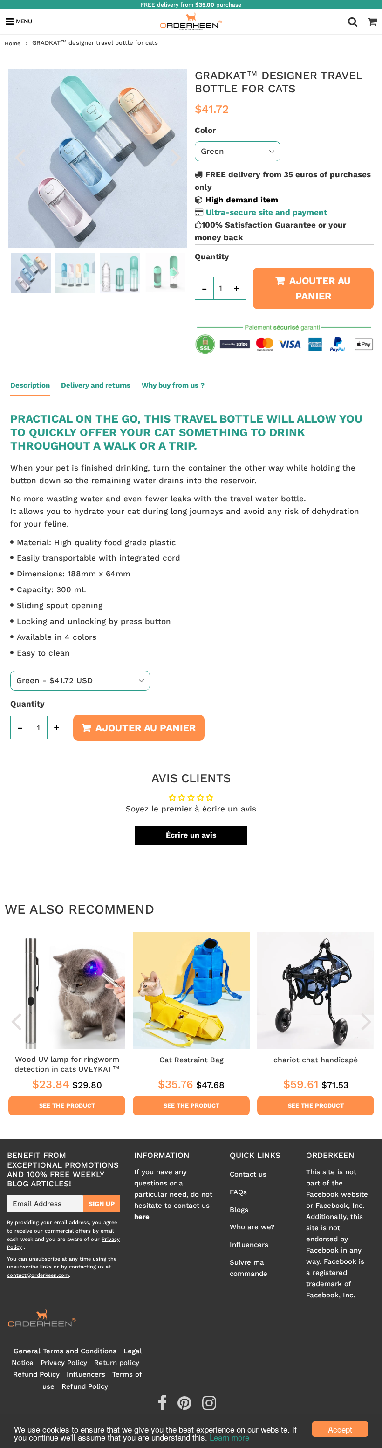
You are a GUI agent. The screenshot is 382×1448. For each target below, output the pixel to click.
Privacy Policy (64, 1362)
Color (205, 130)
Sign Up (102, 1203)
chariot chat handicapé (315, 1059)
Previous (19, 156)
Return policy (116, 1362)
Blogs (239, 1210)
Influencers (249, 1244)
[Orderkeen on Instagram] (209, 1406)
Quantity (212, 256)
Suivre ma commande (248, 1268)
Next (176, 156)
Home (12, 43)
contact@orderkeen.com (38, 1275)
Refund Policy (36, 1374)
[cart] (372, 21)
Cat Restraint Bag (191, 1059)
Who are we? (252, 1227)
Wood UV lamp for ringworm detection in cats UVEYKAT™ (67, 1064)
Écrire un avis (191, 835)
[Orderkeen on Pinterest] (185, 1406)
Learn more (229, 1437)
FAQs (238, 1192)
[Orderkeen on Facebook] (163, 1406)
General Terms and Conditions (65, 1351)
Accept (340, 1429)
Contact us (248, 1174)
